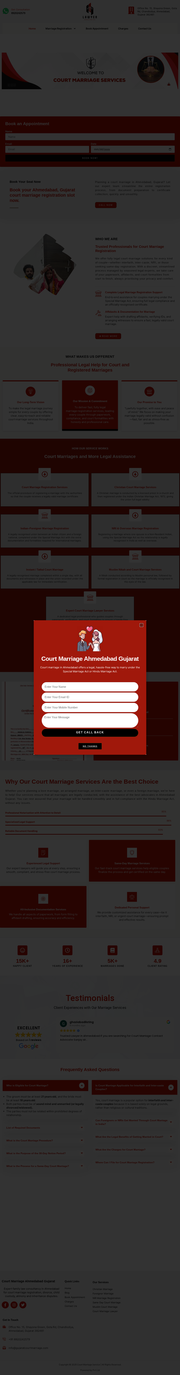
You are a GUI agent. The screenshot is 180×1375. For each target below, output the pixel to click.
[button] (141, 625)
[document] (90, 687)
